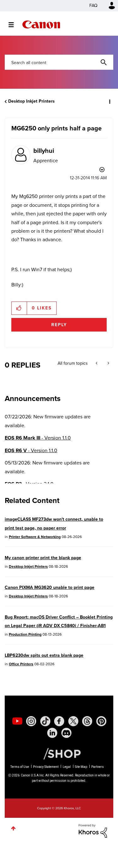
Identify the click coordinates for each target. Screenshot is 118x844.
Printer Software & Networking (35, 537)
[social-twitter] (73, 721)
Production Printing (25, 634)
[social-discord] (66, 733)
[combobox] (59, 62)
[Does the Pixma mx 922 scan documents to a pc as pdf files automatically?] (97, 363)
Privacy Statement (46, 767)
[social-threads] (87, 721)
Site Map (81, 767)
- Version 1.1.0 (38, 437)
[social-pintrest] (101, 721)
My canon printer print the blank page (43, 557)
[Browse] (14, 25)
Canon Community (41, 24)
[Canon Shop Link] (59, 753)
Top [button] (13, 828)
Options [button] (109, 101)
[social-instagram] (31, 721)
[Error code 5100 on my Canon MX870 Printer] (107, 363)
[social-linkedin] (52, 733)
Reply (59, 324)
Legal (67, 767)
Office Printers (21, 664)
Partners (97, 767)
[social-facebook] (59, 721)
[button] (19, 308)
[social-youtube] (17, 721)
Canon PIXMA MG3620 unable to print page (49, 587)
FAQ (93, 5)
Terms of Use (19, 767)
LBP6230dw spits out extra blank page (44, 655)
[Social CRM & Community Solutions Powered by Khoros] (93, 830)
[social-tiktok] (45, 721)
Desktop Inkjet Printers (31, 101)
